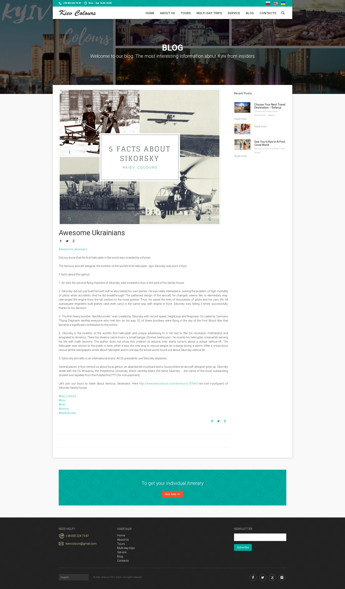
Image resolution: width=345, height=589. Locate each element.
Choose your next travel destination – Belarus (269, 106)
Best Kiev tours (77, 13)
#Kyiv (62, 400)
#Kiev (62, 404)
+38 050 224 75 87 (72, 3)
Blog (250, 13)
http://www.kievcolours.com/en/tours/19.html (168, 383)
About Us (167, 13)
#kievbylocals (67, 413)
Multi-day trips (209, 13)
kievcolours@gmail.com (81, 543)
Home (150, 13)
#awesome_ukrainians (73, 249)
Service (234, 13)
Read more (240, 119)
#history (64, 408)
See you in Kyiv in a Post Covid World (269, 143)
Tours (186, 13)
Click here (170, 494)
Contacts (268, 13)
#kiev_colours (67, 396)
